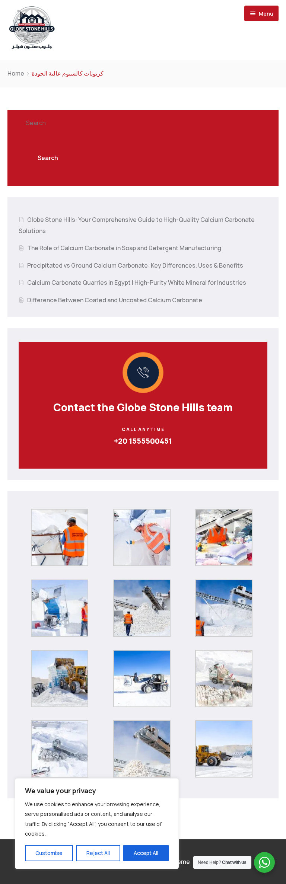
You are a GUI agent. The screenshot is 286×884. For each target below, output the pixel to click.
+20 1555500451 (143, 441)
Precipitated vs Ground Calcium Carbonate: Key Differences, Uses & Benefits (135, 265)
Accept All (146, 852)
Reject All (98, 852)
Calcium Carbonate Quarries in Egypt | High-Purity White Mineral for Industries (136, 282)
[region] (97, 823)
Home (15, 73)
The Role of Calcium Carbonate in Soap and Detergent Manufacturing (124, 248)
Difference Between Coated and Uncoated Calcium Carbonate (114, 300)
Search (36, 123)
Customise (49, 852)
